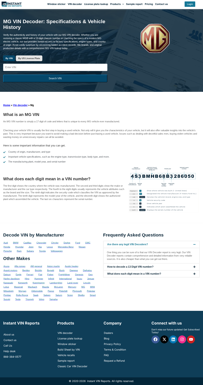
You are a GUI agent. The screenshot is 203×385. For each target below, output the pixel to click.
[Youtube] (191, 339)
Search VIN (55, 78)
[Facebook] (155, 339)
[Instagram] (182, 339)
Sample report (134, 4)
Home (6, 105)
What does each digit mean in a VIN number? (134, 273)
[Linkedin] (173, 339)
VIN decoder (75, 4)
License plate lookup (96, 4)
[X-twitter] (164, 339)
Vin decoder (20, 105)
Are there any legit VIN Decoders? (127, 244)
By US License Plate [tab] (29, 58)
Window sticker (56, 4)
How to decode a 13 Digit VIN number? (130, 266)
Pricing (149, 4)
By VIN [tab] (9, 58)
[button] (151, 244)
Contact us (161, 4)
